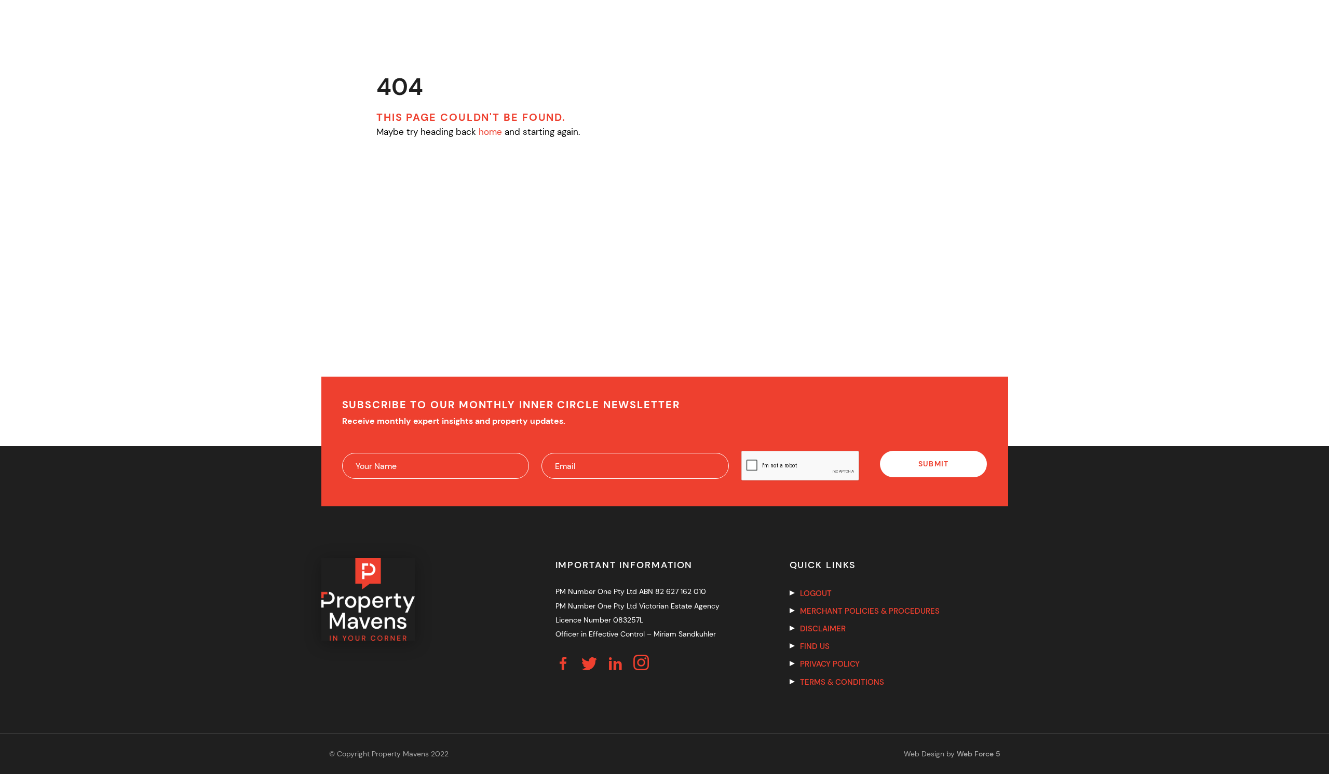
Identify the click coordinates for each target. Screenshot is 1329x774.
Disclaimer (823, 629)
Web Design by (952, 753)
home (490, 131)
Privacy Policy (830, 664)
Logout (816, 593)
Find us (815, 646)
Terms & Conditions (842, 682)
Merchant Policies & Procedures (870, 611)
